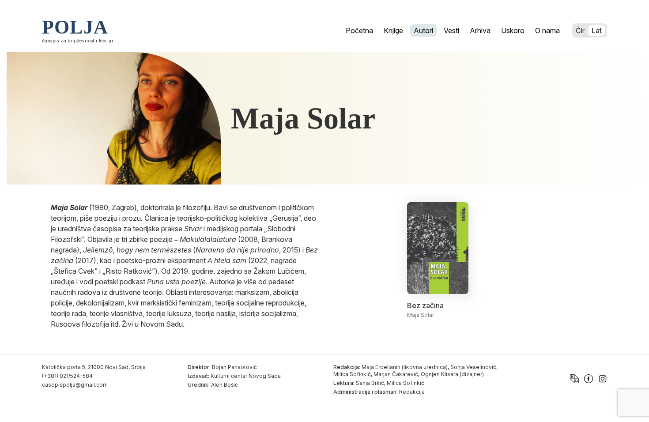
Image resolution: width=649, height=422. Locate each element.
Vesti (451, 30)
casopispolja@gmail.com (75, 384)
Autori (423, 30)
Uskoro (512, 30)
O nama (547, 30)
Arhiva (480, 30)
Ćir (580, 30)
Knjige (393, 30)
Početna (359, 30)
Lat (597, 30)
